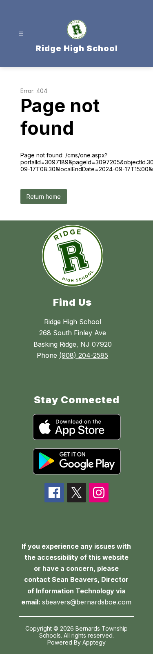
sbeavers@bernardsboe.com (86, 602)
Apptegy (94, 642)
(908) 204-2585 (83, 355)
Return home (44, 196)
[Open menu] (21, 34)
